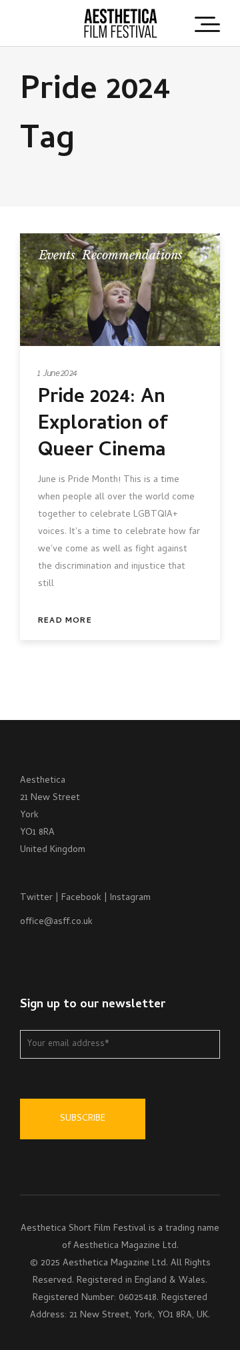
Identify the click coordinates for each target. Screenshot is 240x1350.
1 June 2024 (57, 374)
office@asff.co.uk (56, 922)
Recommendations (132, 255)
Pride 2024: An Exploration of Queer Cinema (102, 425)
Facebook (81, 898)
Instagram (130, 898)
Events (57, 255)
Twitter (36, 898)
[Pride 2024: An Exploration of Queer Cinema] (120, 289)
